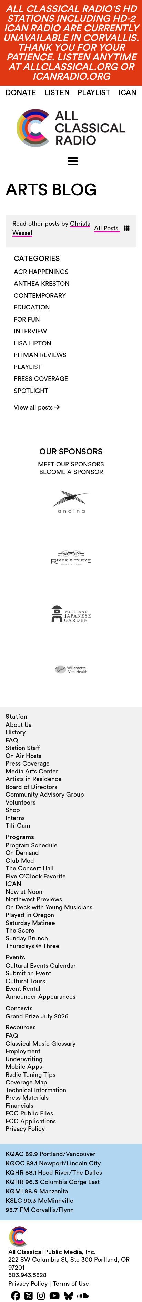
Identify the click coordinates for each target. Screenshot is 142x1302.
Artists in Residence (34, 779)
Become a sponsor (71, 472)
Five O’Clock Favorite (36, 876)
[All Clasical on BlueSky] (68, 1296)
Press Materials (27, 1098)
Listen (57, 93)
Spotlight (31, 391)
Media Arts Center (32, 771)
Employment (23, 1051)
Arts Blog (51, 190)
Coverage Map (26, 1082)
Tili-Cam (18, 825)
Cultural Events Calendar (41, 966)
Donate (21, 93)
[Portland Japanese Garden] (71, 614)
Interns (15, 818)
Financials (19, 1106)
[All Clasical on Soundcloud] (83, 1296)
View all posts (34, 407)
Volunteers (21, 802)
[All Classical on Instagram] (41, 1296)
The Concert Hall (30, 868)
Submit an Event (28, 973)
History (16, 732)
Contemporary (40, 296)
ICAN (127, 93)
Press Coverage (41, 379)
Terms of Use (71, 1284)
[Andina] (71, 502)
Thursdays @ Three (32, 946)
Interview (30, 331)
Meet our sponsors (71, 464)
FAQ (12, 740)
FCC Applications (31, 1121)
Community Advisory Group (45, 794)
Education (32, 307)
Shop (13, 810)
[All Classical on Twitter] (28, 1296)
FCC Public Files (29, 1113)
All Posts (107, 228)
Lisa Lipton (32, 343)
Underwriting (24, 1059)
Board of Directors (31, 787)
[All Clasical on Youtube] (54, 1296)
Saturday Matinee (30, 923)
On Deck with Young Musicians (49, 907)
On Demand (22, 853)
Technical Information (36, 1090)
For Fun (27, 319)
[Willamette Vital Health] (71, 670)
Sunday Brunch (27, 938)
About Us (18, 725)
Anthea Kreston (42, 283)
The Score (20, 930)
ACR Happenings (41, 272)
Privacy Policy (25, 1129)
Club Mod (20, 861)
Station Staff (23, 748)
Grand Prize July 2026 (37, 1016)
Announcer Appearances (40, 997)
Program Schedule (32, 845)
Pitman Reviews (40, 355)
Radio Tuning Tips (30, 1075)
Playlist (94, 93)
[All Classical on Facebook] (15, 1296)
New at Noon (24, 892)
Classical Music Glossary (40, 1043)
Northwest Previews (34, 899)
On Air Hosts (23, 756)
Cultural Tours (25, 981)
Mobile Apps (24, 1067)
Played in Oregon (30, 915)
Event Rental (23, 989)
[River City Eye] (71, 558)
